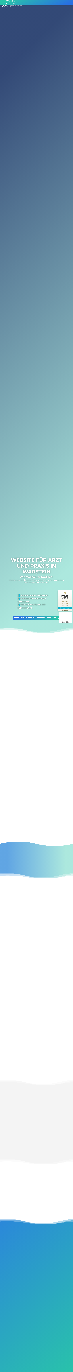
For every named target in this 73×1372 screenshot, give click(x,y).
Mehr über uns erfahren (36, 1153)
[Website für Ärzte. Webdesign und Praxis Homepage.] (4, 6)
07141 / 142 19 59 (49, 1251)
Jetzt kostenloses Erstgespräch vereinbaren (35, 618)
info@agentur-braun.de (36, 1259)
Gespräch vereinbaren (19, 873)
